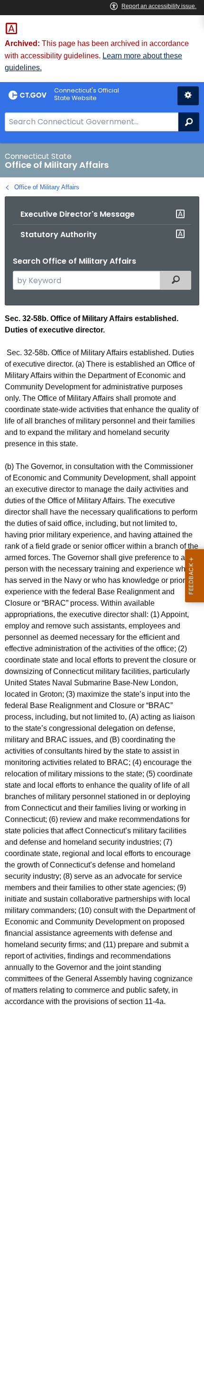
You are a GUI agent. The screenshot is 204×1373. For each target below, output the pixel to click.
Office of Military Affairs (46, 187)
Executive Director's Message (77, 214)
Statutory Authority (58, 234)
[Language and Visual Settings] (188, 95)
